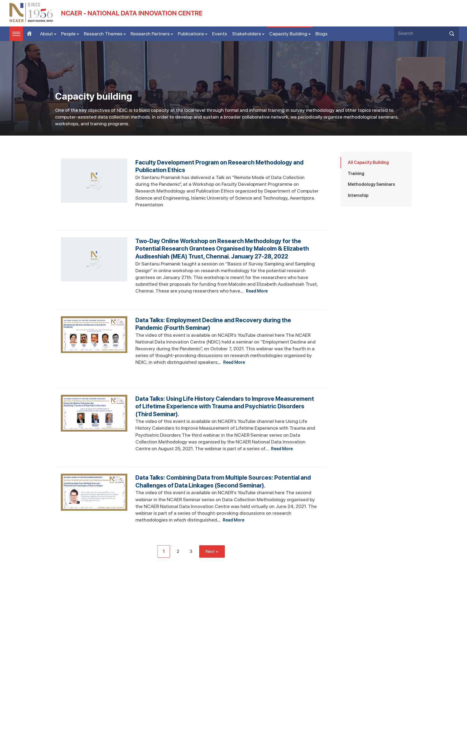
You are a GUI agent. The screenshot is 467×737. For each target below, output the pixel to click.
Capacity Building (288, 33)
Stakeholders (246, 33)
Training (356, 173)
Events (219, 33)
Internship (358, 195)
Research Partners (150, 33)
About (46, 33)
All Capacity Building (368, 162)
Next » (212, 551)
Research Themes (103, 33)
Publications (191, 33)
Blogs (321, 33)
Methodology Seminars (371, 184)
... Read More (254, 291)
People (68, 33)
